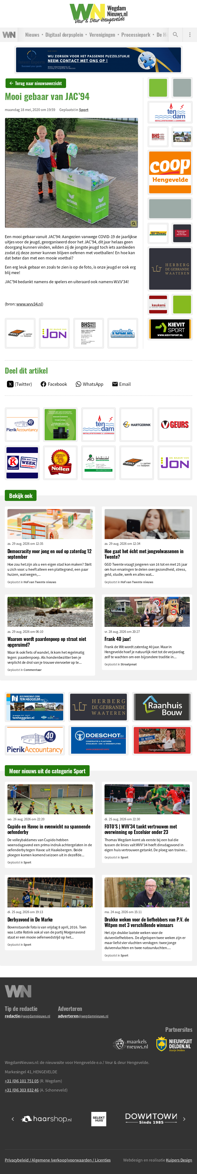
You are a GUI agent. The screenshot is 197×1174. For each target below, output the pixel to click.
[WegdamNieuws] (98, 14)
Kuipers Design (179, 1160)
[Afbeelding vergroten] (71, 173)
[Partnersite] (130, 1044)
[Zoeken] (175, 35)
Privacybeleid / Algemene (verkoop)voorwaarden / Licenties (58, 1160)
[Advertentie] (20, 333)
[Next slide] (184, 1119)
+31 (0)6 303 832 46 (22, 1090)
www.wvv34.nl (29, 304)
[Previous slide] (13, 1119)
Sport (83, 109)
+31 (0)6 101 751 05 (22, 1081)
